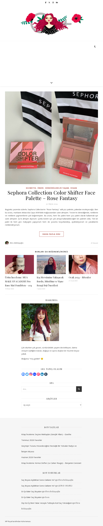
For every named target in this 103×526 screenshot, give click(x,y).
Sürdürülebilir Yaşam (57, 188)
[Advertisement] (51, 60)
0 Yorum (94, 243)
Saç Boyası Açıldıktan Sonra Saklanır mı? (38, 480)
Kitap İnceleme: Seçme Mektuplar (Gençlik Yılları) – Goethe (46, 434)
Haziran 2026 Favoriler (31, 457)
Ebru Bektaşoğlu (16, 243)
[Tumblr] (45, 374)
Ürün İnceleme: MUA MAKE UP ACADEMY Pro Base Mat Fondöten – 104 (18, 281)
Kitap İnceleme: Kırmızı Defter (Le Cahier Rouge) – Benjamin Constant (51, 463)
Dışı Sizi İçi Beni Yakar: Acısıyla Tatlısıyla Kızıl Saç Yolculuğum (46, 503)
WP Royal (8, 521)
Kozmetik (31, 188)
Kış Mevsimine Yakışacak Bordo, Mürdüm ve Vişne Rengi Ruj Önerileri (50, 281)
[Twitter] (27, 374)
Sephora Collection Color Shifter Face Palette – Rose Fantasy (51, 195)
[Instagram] (30, 374)
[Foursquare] (38, 374)
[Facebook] (23, 374)
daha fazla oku (51, 234)
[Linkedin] (42, 374)
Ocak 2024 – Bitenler (80, 277)
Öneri (41, 188)
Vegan (73, 188)
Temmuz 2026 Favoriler (31, 440)
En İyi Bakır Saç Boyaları (31, 491)
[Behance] (34, 374)
